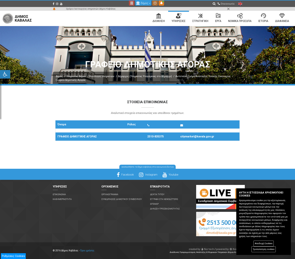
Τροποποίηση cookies (264, 249)
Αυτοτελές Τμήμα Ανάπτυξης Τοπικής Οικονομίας (203, 76)
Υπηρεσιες (179, 21)
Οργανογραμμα (109, 194)
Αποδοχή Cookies (263, 243)
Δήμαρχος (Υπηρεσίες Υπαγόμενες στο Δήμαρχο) (145, 76)
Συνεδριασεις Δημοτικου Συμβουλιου (121, 199)
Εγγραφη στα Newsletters (164, 199)
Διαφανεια (282, 21)
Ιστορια (263, 21)
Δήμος (59, 76)
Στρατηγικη (200, 21)
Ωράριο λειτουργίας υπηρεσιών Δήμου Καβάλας (91, 8)
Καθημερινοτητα (62, 199)
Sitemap (154, 204)
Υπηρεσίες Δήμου (76, 76)
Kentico (229, 249)
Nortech (201, 249)
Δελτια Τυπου (157, 194)
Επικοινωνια (59, 194)
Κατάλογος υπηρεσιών (101, 76)
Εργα (218, 21)
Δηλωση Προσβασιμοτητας (165, 209)
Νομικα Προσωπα (239, 21)
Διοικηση (158, 21)
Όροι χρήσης (87, 250)
